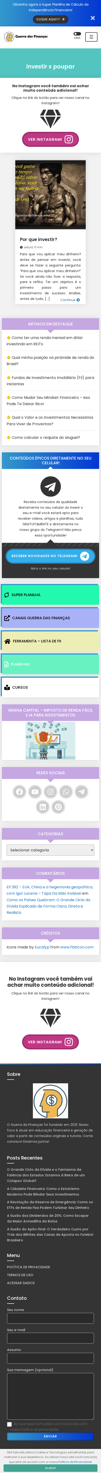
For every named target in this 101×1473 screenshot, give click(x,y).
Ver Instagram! (45, 139)
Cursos (20, 687)
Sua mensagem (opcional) (30, 1370)
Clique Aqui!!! (48, 19)
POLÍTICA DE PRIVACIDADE (28, 1267)
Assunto (14, 1349)
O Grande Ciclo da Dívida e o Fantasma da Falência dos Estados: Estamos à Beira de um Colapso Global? (46, 1175)
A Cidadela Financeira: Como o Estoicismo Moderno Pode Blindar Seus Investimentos (43, 1191)
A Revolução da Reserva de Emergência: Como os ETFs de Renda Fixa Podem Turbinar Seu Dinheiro (50, 1205)
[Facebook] (19, 792)
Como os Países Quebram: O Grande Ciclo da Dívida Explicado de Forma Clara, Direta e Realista (48, 906)
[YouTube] (35, 792)
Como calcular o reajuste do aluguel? (46, 437)
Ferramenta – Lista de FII (37, 641)
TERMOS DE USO (20, 1275)
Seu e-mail (16, 1330)
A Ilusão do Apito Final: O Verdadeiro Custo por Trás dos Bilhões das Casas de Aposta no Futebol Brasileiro (50, 1235)
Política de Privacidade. (75, 1462)
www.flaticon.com (76, 947)
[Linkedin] (43, 807)
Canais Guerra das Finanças (41, 618)
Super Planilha (26, 595)
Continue (68, 300)
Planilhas (20, 664)
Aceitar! (50, 1468)
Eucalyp (42, 947)
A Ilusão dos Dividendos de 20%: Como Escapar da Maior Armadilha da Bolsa (48, 1218)
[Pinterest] (58, 807)
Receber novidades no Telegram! (45, 556)
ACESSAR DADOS (21, 1283)
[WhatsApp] (66, 792)
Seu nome (15, 1309)
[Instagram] (50, 792)
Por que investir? (38, 239)
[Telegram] (81, 792)
